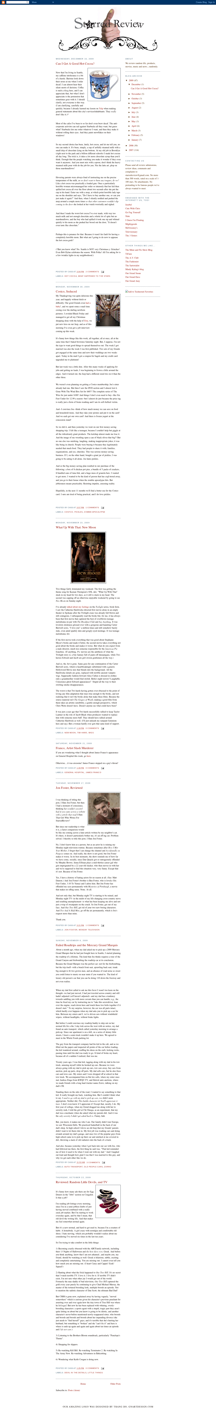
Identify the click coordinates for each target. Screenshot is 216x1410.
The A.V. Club (132, 257)
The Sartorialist (132, 265)
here (89, 755)
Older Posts (115, 1383)
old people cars (93, 1167)
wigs (91, 733)
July (134, 112)
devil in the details (75, 1373)
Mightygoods (131, 223)
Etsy (86, 320)
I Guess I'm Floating (134, 220)
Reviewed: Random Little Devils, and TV (81, 1182)
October (135, 98)
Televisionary (131, 231)
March (135, 130)
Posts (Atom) (74, 1390)
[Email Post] (102, 272)
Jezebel (128, 204)
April (134, 125)
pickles (78, 512)
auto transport (73, 1167)
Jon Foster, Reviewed (69, 787)
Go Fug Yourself (132, 212)
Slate (127, 216)
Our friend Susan (133, 273)
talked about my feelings (78, 606)
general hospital (74, 772)
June (134, 116)
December (136, 84)
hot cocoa (71, 276)
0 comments (92, 728)
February (136, 135)
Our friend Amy (132, 280)
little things (95, 1373)
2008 (131, 145)
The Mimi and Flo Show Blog (138, 249)
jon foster (71, 930)
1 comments (92, 507)
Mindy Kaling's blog (134, 269)
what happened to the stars (94, 276)
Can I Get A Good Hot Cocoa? (75, 63)
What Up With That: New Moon (76, 527)
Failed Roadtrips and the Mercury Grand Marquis (87, 945)
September (137, 103)
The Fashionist (132, 261)
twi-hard (82, 733)
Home (83, 1383)
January (135, 139)
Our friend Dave (132, 276)
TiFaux (128, 253)
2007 (131, 150)
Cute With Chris (132, 208)
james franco (93, 772)
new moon (70, 733)
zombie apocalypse (94, 512)
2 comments (92, 272)
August (135, 107)
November (137, 93)
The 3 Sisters (131, 235)
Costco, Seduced (66, 291)
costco (69, 512)
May (134, 121)
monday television (89, 930)
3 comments (93, 1162)
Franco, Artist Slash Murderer (75, 748)
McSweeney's (131, 227)
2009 (131, 80)
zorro (107, 1167)
